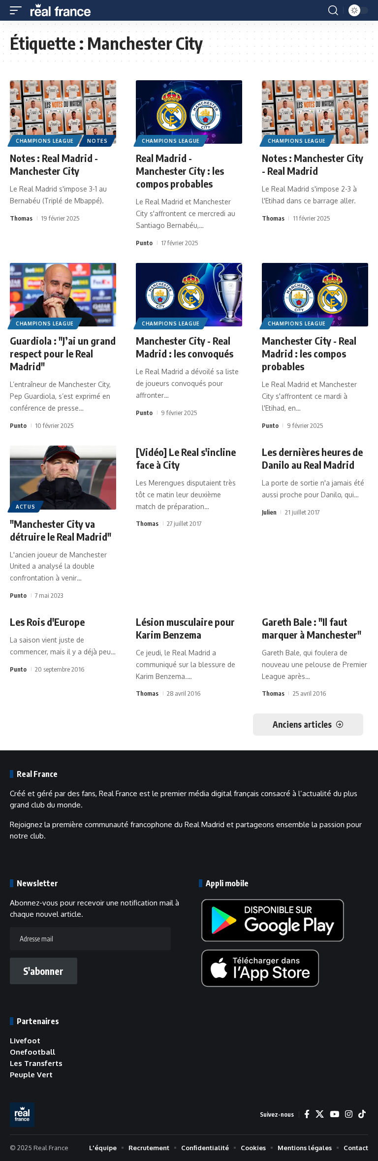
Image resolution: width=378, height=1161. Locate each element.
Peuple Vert (31, 1074)
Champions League (45, 141)
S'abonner (43, 971)
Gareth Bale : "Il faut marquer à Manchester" (311, 628)
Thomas (21, 218)
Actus (25, 507)
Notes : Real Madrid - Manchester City (54, 164)
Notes (97, 141)
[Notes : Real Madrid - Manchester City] (63, 112)
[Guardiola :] (63, 295)
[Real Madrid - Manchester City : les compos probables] (189, 112)
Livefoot (25, 1040)
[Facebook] (307, 1114)
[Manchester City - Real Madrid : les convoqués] (189, 295)
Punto (144, 243)
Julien (269, 512)
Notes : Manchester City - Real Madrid (312, 164)
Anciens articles (302, 724)
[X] (319, 1114)
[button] (18, 10)
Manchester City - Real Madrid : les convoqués (184, 346)
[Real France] (65, 10)
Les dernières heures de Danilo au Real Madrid (312, 458)
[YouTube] (334, 1114)
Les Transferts (36, 1063)
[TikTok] (362, 1114)
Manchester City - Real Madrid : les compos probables (309, 353)
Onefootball (32, 1052)
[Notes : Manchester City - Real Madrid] (315, 112)
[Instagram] (349, 1114)
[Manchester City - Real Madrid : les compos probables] (315, 295)
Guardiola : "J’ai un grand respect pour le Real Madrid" (63, 353)
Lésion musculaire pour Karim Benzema (185, 628)
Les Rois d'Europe (47, 621)
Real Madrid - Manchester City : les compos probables (180, 171)
